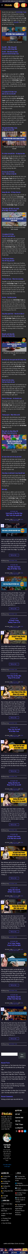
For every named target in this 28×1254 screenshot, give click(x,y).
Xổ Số (17, 1114)
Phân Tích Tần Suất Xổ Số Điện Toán (14, 730)
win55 (9, 1243)
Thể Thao (19, 1124)
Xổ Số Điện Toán (14, 511)
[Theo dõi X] (16, 1131)
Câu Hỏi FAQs (6, 1223)
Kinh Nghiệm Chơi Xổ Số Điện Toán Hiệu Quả (14, 998)
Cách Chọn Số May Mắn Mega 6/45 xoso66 (14, 677)
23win (16, 1243)
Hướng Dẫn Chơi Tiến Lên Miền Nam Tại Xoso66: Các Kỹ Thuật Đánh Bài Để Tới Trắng (13, 1079)
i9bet (12, 1243)
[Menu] (2, 5)
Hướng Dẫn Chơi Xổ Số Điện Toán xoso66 (14, 891)
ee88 (5, 1243)
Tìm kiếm (4, 1051)
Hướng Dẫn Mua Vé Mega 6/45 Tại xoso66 (14, 784)
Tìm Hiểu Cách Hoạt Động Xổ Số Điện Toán (14, 568)
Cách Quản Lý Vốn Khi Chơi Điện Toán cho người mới (14, 514)
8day (22, 1243)
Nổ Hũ (17, 1121)
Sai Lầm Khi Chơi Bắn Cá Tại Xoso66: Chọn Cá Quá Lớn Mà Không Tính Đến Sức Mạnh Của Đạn (13, 1086)
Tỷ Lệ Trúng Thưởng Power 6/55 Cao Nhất (14, 944)
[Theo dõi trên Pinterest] (19, 1131)
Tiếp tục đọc (14, 555)
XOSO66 (18, 1178)
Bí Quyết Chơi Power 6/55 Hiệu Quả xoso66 (14, 837)
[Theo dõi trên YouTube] (22, 1131)
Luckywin (19, 1128)
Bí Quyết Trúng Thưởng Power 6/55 (14, 621)
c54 (20, 1243)
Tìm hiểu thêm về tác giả (7, 1165)
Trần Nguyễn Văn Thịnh (16, 520)
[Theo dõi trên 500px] (25, 1131)
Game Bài (19, 1118)
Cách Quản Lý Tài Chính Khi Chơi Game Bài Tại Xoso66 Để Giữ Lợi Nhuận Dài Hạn (13, 1067)
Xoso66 (3, 1117)
